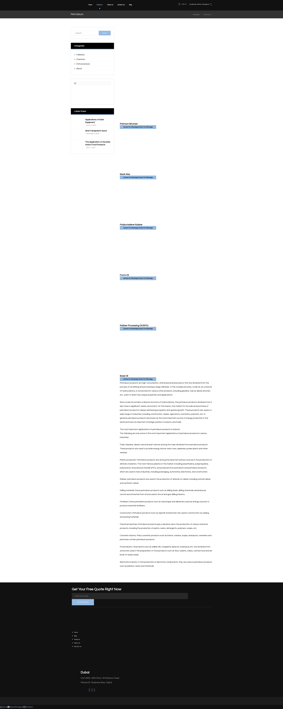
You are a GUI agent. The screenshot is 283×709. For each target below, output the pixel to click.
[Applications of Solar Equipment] (78, 122)
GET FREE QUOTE (83, 602)
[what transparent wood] (78, 133)
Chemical (80, 59)
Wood (79, 69)
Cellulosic (80, 55)
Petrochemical (83, 64)
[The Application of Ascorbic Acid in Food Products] (78, 145)
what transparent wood (96, 131)
